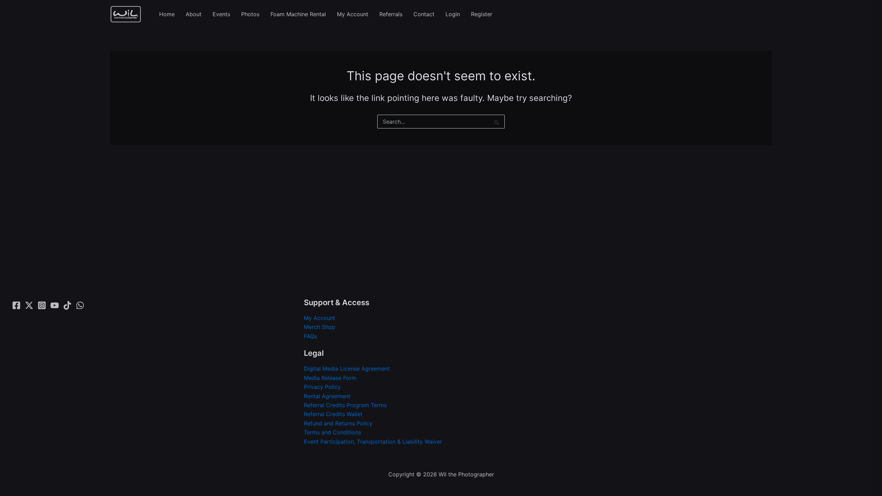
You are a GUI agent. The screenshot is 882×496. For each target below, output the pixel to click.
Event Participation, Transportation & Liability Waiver (373, 441)
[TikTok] (67, 305)
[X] (29, 305)
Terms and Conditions (332, 432)
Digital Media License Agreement (347, 368)
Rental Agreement (327, 396)
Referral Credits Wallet (333, 414)
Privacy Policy (322, 386)
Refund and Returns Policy (338, 423)
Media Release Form (330, 377)
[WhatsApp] (80, 305)
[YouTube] (54, 305)
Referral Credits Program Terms (345, 405)
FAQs (310, 336)
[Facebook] (16, 305)
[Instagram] (42, 305)
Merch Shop (319, 326)
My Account (319, 317)
